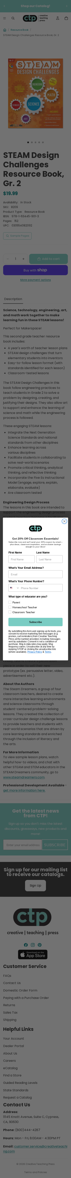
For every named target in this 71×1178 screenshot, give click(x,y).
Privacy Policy (34, 652)
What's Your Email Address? (26, 568)
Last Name (43, 552)
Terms (48, 652)
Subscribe (35, 622)
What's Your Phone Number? (26, 581)
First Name (15, 552)
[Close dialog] (64, 521)
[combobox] (13, 587)
